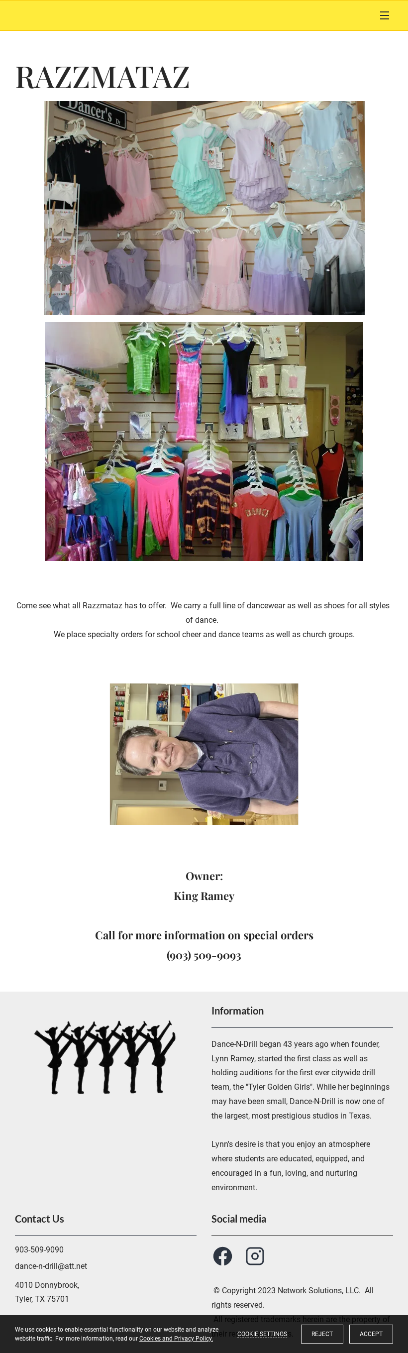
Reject (322, 1334)
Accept (371, 1334)
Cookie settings (262, 1334)
